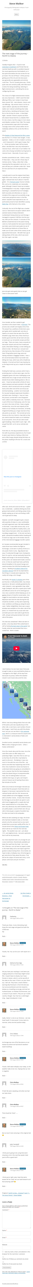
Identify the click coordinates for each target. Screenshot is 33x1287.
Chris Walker (14, 1034)
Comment (5, 1210)
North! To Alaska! (17, 579)
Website (4, 1245)
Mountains (5, 881)
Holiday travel (6, 879)
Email (4, 1237)
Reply (3, 936)
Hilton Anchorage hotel (21, 826)
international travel (19, 879)
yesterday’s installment (9, 67)
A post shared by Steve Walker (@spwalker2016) (18, 500)
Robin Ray (5, 204)
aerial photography (7, 877)
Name (4, 1230)
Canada (20, 877)
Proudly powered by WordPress (10, 1283)
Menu (16, 14)
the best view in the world (19, 626)
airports (15, 877)
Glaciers (25, 877)
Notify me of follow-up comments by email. (15, 1259)
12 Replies (5, 60)
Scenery (11, 881)
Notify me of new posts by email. (12, 1264)
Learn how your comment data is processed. (16, 1272)
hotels (12, 879)
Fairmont (24, 324)
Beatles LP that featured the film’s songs (17, 135)
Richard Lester (14, 182)
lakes (26, 879)
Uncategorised (20, 875)
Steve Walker (16, 3)
